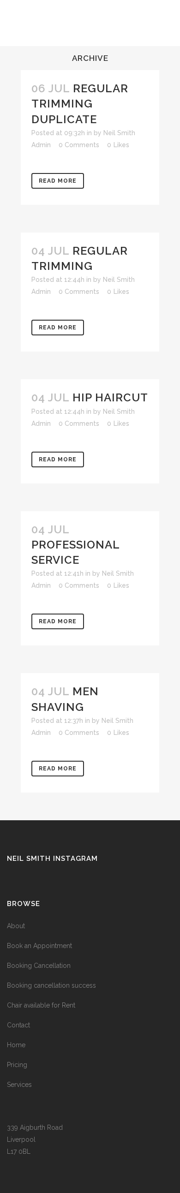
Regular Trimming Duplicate (79, 103)
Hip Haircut (110, 397)
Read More (58, 181)
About (16, 926)
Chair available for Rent (41, 1005)
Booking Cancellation (39, 965)
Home (16, 1045)
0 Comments (79, 145)
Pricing (17, 1064)
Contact (18, 1025)
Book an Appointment (39, 945)
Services (19, 1084)
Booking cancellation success (51, 985)
